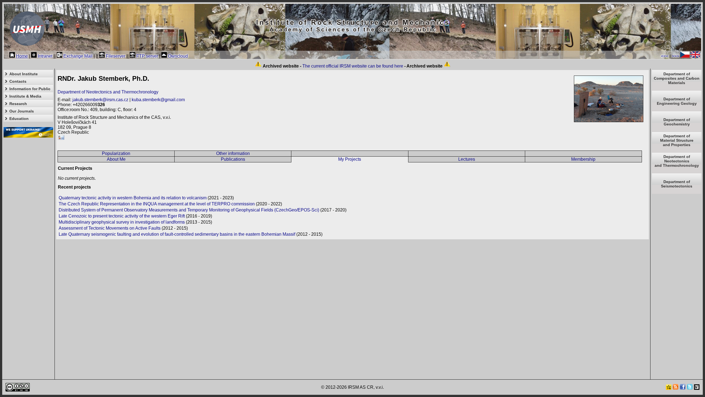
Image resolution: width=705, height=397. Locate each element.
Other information (233, 153)
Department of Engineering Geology (677, 101)
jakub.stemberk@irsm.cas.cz (100, 99)
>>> (675, 56)
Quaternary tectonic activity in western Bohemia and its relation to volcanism (133, 197)
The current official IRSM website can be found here (352, 66)
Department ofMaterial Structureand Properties (676, 140)
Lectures (466, 159)
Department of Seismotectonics (676, 183)
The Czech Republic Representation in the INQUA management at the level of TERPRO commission (157, 204)
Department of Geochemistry (676, 121)
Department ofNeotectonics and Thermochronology (677, 161)
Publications (233, 159)
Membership (583, 159)
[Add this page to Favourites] (668, 388)
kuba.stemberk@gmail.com (158, 99)
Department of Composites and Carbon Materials (676, 78)
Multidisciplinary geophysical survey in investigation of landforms (122, 222)
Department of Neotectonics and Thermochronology (108, 92)
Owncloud (177, 56)
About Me (116, 159)
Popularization (116, 153)
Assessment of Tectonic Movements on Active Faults (110, 228)
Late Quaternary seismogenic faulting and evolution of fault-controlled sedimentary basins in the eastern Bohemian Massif (177, 234)
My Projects (349, 159)
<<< (664, 56)
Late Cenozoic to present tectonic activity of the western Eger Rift (122, 216)
